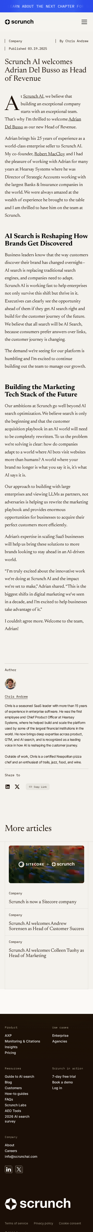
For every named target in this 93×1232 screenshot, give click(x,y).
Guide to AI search (19, 1076)
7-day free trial (64, 1076)
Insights (11, 1047)
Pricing (10, 1053)
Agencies (59, 1041)
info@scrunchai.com (21, 1156)
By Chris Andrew (74, 41)
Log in (57, 1088)
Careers (11, 1151)
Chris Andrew (16, 696)
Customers (13, 1088)
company (15, 41)
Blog (8, 1082)
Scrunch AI (33, 96)
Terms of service (16, 1223)
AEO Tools (13, 1111)
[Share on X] (17, 787)
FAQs (9, 1099)
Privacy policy (43, 1223)
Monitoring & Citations (22, 1041)
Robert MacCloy (49, 154)
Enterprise (60, 1035)
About (9, 1145)
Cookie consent (70, 1223)
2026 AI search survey (17, 1118)
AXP (8, 1035)
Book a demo (62, 1082)
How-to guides (16, 1094)
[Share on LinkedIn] (7, 787)
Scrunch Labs (15, 1105)
